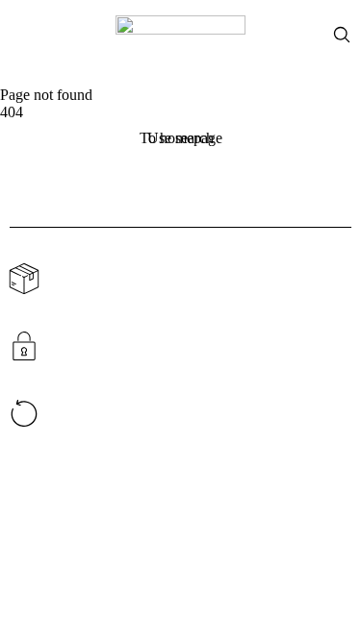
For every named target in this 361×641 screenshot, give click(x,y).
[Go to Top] (332, 612)
